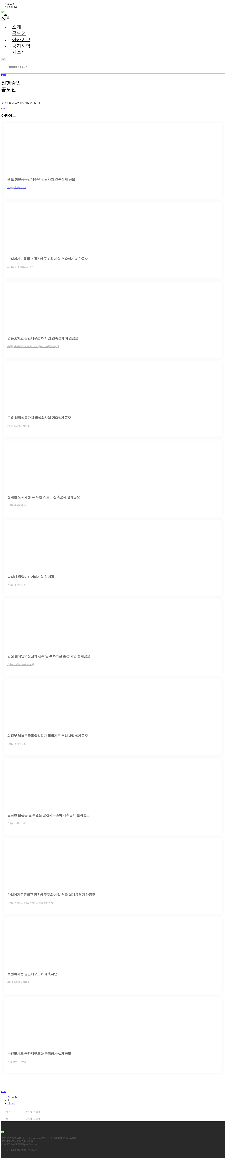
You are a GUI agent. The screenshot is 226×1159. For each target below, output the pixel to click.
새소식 (19, 52)
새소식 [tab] (11, 1103)
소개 (16, 26)
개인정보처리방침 (16, 1150)
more (3, 74)
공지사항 (21, 45)
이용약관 (33, 1150)
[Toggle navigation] (3, 19)
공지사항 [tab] (12, 1097)
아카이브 (21, 39)
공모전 (19, 33)
